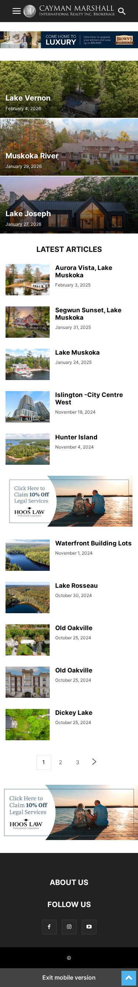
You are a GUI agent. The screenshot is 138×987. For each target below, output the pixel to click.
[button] (17, 11)
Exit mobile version (69, 977)
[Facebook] (49, 926)
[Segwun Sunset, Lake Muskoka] (28, 322)
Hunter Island (76, 437)
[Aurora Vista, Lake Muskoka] (28, 280)
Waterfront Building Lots (93, 543)
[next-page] (94, 762)
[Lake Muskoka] (28, 365)
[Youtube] (89, 926)
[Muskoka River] (69, 147)
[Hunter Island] (28, 449)
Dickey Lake (73, 712)
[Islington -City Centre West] (28, 407)
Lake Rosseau (76, 585)
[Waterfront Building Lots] (28, 556)
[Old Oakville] (28, 640)
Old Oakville (73, 628)
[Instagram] (69, 926)
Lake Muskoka (77, 352)
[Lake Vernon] (69, 89)
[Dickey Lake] (28, 725)
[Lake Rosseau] (28, 598)
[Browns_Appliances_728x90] (69, 46)
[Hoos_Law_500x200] (69, 524)
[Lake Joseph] (69, 204)
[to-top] (128, 975)
